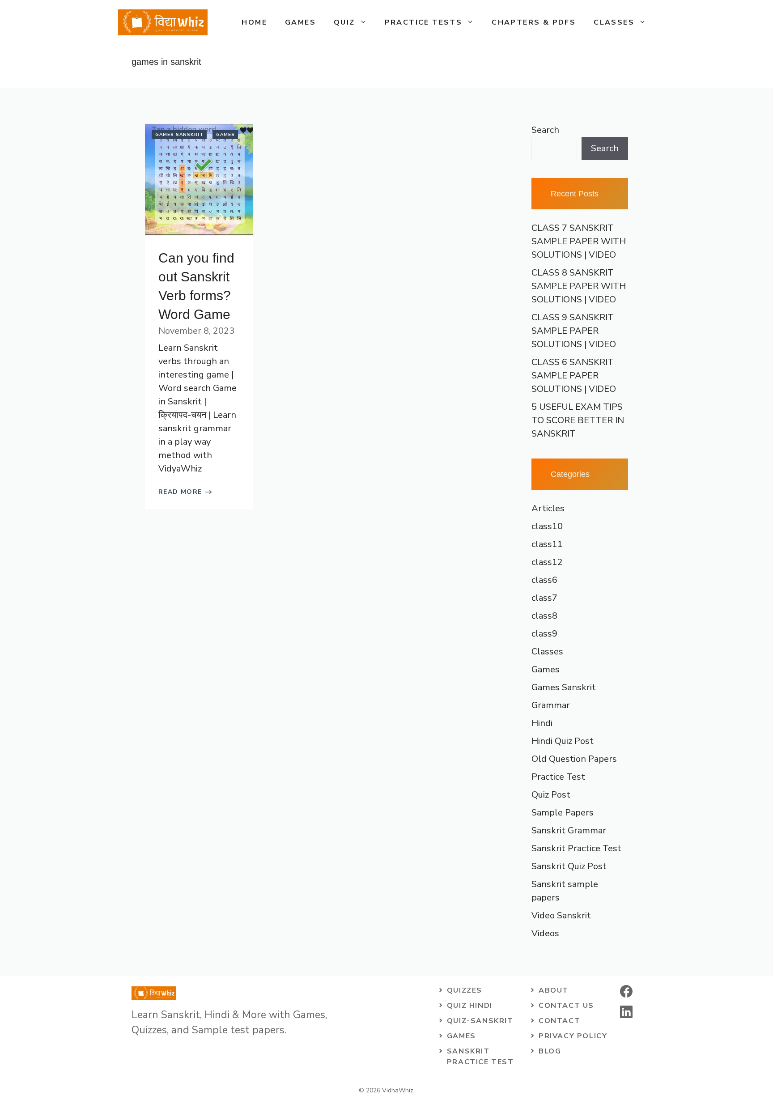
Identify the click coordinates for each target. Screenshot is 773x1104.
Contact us (566, 1006)
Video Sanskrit (561, 915)
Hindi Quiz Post (562, 741)
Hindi (541, 723)
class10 (547, 526)
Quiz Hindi (470, 1006)
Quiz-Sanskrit (480, 1021)
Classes (614, 22)
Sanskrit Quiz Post (569, 866)
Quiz (344, 22)
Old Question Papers (574, 759)
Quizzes (464, 990)
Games (300, 22)
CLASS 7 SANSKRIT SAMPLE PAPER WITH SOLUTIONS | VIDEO (578, 241)
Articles (548, 508)
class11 (547, 544)
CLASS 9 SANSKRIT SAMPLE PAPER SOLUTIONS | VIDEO (573, 330)
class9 (544, 634)
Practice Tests (424, 22)
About (554, 990)
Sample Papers (562, 813)
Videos (545, 933)
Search (545, 130)
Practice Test (558, 777)
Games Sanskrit (179, 135)
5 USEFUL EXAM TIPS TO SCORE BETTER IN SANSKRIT (577, 420)
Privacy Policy (573, 1036)
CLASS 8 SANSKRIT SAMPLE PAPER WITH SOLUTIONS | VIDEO (578, 286)
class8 (544, 616)
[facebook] (626, 991)
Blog (550, 1051)
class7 (544, 598)
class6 (544, 580)
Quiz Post (550, 795)
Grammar (550, 705)
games (461, 1036)
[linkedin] (626, 1012)
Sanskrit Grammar (568, 830)
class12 (547, 562)
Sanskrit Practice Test (576, 848)
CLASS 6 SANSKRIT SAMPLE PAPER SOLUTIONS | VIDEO (573, 375)
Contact (559, 1021)
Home (254, 22)
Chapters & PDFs (534, 22)
